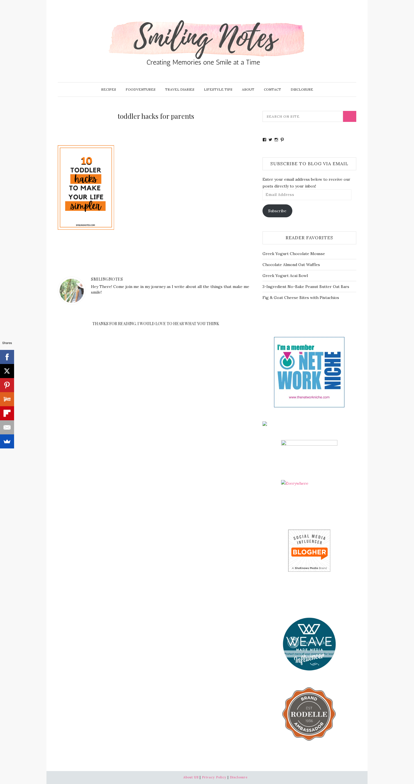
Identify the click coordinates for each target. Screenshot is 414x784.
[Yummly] (7, 399)
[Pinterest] (7, 385)
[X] (7, 371)
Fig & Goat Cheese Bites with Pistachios (300, 297)
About (248, 89)
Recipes (108, 89)
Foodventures (140, 89)
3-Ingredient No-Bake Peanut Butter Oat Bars (305, 286)
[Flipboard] (7, 413)
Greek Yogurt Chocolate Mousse (293, 253)
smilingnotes (107, 279)
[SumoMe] (7, 441)
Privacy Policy (214, 777)
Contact (272, 89)
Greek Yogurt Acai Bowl (285, 275)
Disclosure (302, 89)
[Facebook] (7, 357)
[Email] (7, 427)
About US (191, 777)
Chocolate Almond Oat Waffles (291, 264)
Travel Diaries (179, 89)
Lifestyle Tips (218, 89)
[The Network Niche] (309, 371)
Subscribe (277, 210)
